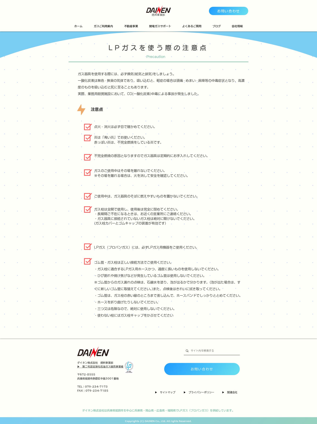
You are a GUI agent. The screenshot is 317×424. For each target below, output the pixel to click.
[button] (103, 26)
